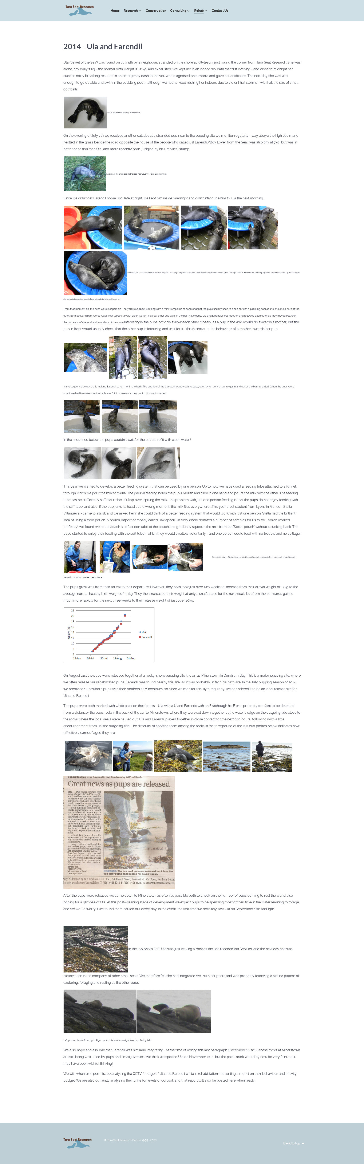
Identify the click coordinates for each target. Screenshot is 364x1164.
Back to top (292, 1143)
